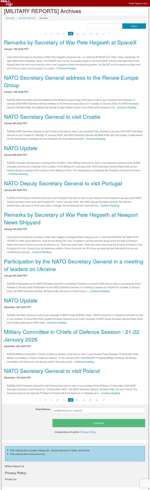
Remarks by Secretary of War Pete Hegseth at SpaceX (70, 42)
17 (103, 33)
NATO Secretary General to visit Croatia (52, 116)
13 (77, 33)
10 (57, 33)
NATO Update (21, 148)
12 (70, 33)
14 (84, 33)
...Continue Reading (65, 68)
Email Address (43, 409)
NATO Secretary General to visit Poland (52, 371)
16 (97, 33)
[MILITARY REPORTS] (27, 18)
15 (90, 33)
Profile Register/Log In (138, 3)
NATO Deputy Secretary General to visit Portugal (63, 183)
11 (64, 33)
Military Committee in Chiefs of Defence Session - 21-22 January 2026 (71, 335)
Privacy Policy (88, 432)
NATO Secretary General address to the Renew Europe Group (71, 81)
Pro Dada (10, 18)
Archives (44, 18)
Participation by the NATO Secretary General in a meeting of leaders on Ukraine (73, 265)
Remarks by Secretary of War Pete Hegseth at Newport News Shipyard (71, 218)
